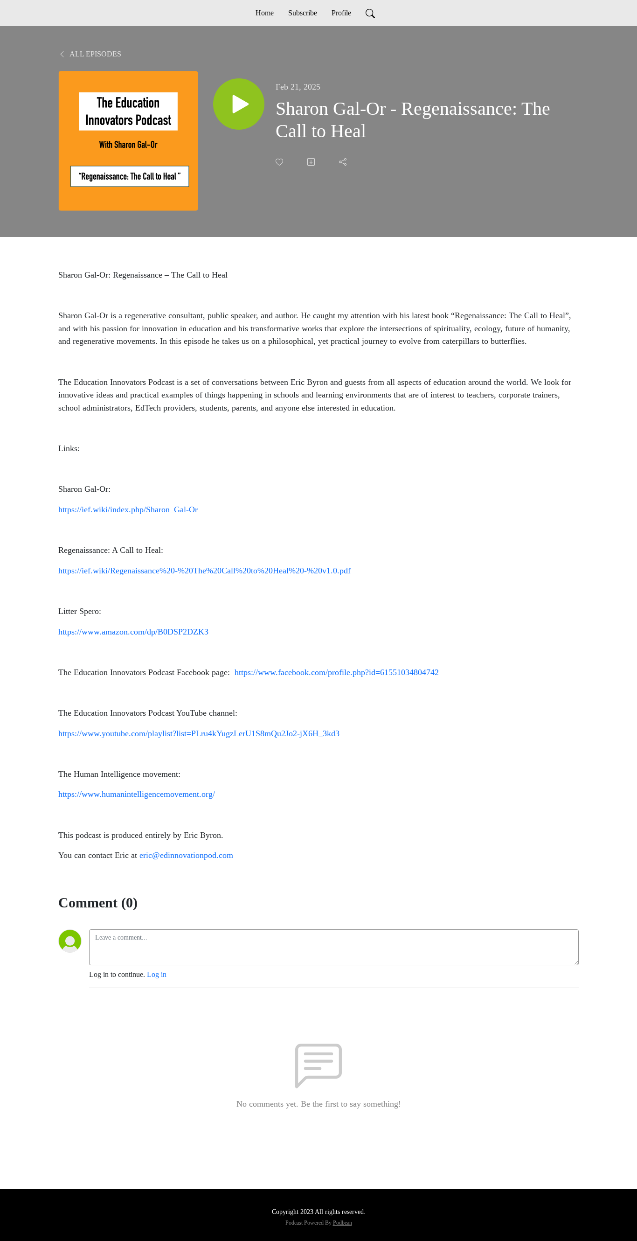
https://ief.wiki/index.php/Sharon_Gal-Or (128, 509)
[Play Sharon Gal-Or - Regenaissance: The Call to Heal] (238, 104)
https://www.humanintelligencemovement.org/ (136, 794)
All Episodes (94, 54)
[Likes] (280, 162)
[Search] (370, 13)
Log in (156, 974)
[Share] (343, 162)
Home (265, 13)
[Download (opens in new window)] (312, 162)
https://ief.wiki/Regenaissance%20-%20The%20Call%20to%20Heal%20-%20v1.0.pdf (204, 570)
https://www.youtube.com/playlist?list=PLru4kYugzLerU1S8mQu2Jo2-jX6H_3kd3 (198, 733)
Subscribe (302, 13)
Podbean (342, 1223)
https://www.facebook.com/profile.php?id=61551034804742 (337, 672)
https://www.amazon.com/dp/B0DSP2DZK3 (133, 631)
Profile (341, 13)
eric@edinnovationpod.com (186, 855)
